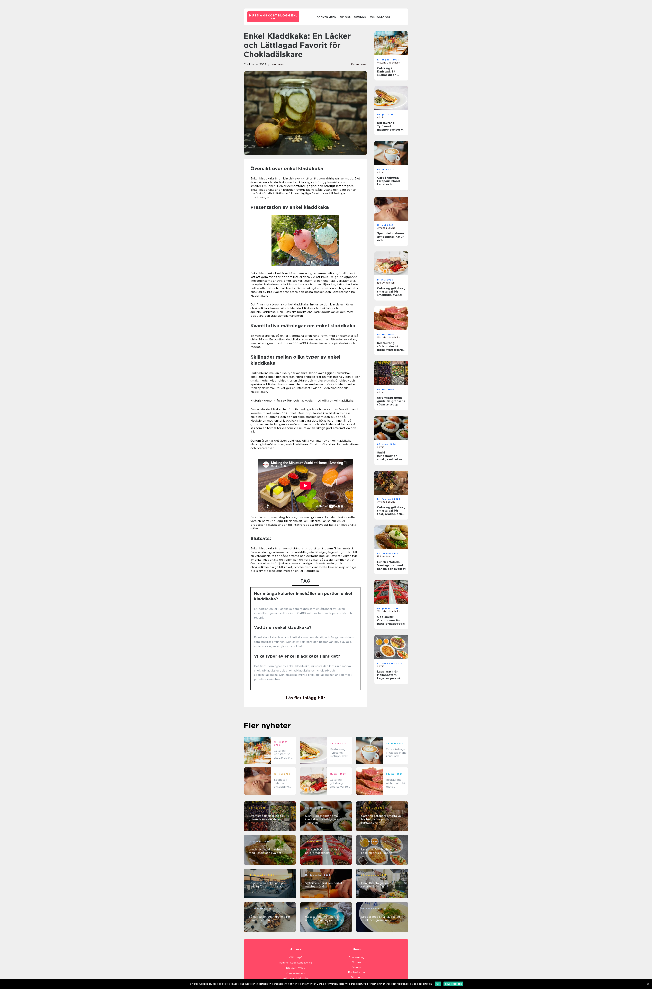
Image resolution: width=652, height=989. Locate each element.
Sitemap (356, 977)
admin (380, 117)
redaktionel (359, 64)
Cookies (360, 16)
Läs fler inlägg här (305, 697)
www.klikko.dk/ (298, 978)
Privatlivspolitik (453, 984)
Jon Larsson (279, 64)
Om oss (345, 16)
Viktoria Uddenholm (388, 62)
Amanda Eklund (386, 228)
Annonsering (327, 16)
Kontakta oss (380, 16)
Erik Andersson (386, 283)
